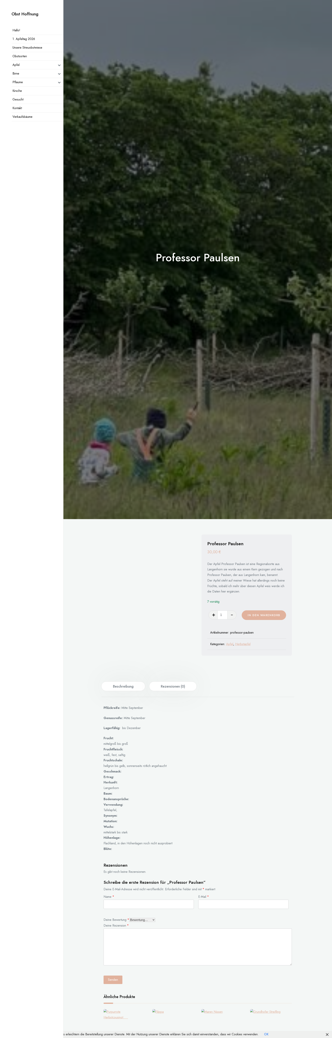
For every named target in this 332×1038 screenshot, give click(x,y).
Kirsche (17, 91)
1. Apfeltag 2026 (23, 39)
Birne (15, 73)
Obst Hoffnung (25, 14)
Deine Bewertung (116, 919)
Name (109, 896)
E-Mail (203, 896)
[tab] (123, 686)
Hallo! (16, 30)
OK (266, 1034)
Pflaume (17, 82)
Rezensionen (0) (173, 686)
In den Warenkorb (264, 615)
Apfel (16, 65)
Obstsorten (19, 56)
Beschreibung (123, 686)
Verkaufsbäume (22, 117)
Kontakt (17, 108)
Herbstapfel (243, 644)
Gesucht (17, 99)
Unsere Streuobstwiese (27, 47)
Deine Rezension (116, 925)
